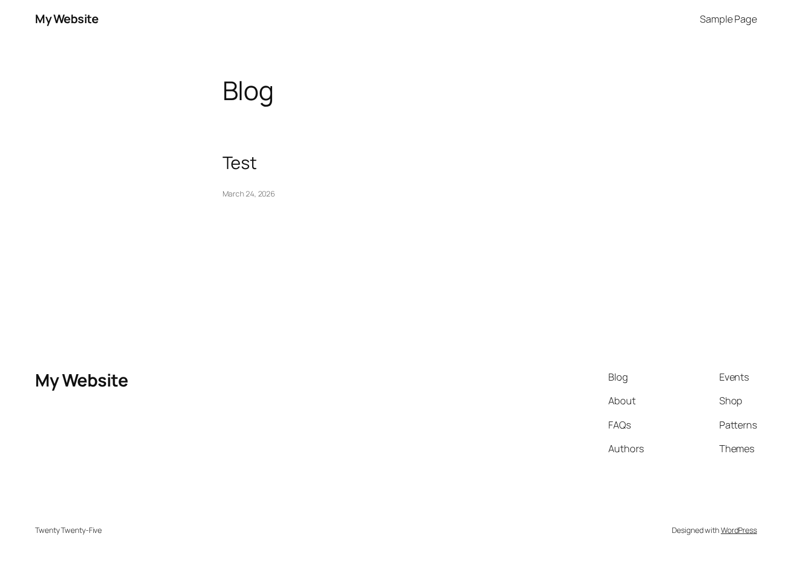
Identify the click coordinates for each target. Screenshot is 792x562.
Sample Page (728, 18)
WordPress (739, 530)
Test (240, 162)
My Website (66, 19)
